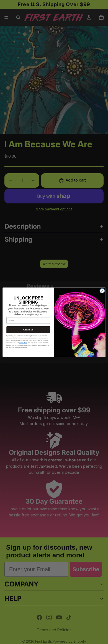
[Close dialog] (102, 290)
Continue (28, 329)
